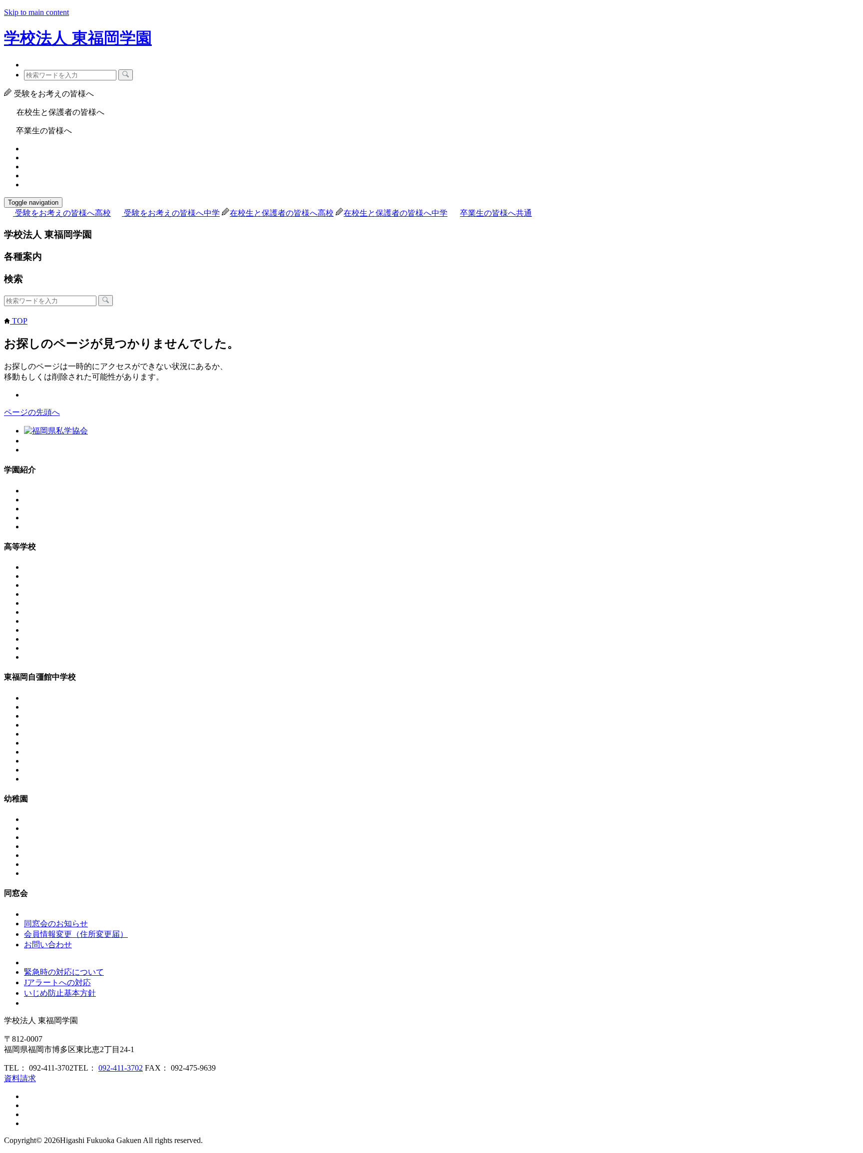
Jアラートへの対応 (57, 982)
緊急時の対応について (64, 972)
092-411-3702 (120, 1068)
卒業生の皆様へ (496, 213)
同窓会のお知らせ (56, 923)
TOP (18, 321)
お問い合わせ (48, 944)
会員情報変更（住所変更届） (76, 934)
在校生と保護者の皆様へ (282, 213)
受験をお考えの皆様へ (63, 213)
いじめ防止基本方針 (60, 993)
